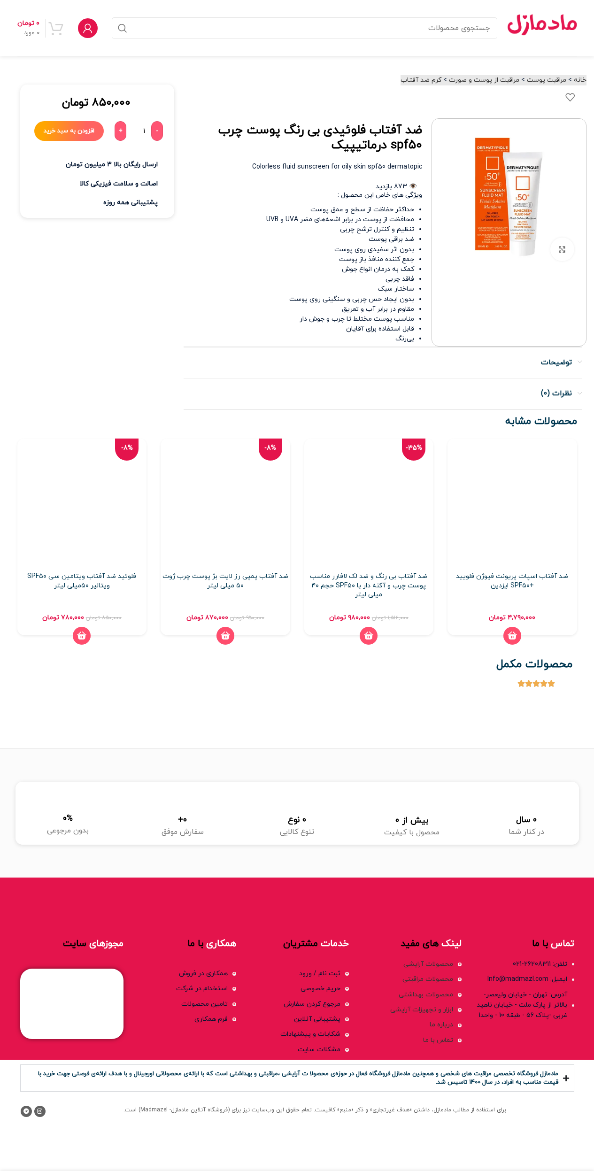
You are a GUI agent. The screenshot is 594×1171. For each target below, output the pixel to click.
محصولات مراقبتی (427, 979)
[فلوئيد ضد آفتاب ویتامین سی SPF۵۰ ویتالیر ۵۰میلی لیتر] (82, 503)
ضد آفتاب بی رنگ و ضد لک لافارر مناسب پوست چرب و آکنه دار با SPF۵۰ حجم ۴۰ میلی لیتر (368, 585)
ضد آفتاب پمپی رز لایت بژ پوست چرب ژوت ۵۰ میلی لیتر (225, 581)
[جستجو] (122, 28)
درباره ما (441, 1024)
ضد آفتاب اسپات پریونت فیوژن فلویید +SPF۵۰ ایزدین (512, 581)
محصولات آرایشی (428, 964)
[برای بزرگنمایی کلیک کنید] (562, 249)
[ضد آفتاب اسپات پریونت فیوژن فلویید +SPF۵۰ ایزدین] (512, 503)
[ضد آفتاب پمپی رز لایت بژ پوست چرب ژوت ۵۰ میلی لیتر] (225, 503)
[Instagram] (40, 1111)
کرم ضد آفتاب (421, 80)
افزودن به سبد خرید (69, 131)
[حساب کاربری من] (87, 28)
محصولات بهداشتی (426, 994)
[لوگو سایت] (542, 27)
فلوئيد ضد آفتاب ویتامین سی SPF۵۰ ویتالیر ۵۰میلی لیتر (81, 581)
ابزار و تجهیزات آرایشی (421, 1009)
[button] (512, 636)
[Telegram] (26, 1111)
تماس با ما (438, 1040)
